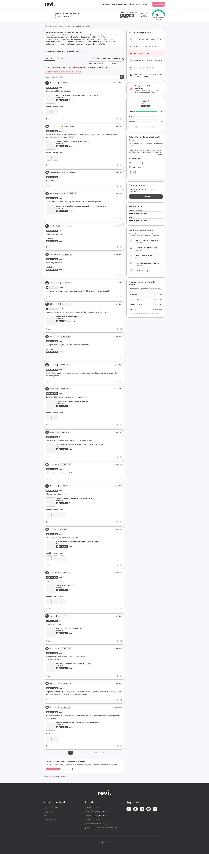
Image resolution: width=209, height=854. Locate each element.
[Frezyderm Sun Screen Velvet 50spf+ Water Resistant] (50, 726)
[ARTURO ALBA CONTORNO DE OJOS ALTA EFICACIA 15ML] (49, 417)
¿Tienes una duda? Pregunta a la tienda (108, 58)
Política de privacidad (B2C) (95, 816)
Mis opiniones (134, 4)
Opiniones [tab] (49, 58)
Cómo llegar (147, 196)
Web (58, 16)
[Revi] (50, 4)
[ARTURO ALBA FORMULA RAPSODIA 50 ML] (50, 667)
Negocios (106, 4)
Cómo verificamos (119, 4)
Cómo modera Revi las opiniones (97, 824)
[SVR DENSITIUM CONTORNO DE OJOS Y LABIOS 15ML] (49, 514)
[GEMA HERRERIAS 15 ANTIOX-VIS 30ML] (50, 145)
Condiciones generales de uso (96, 812)
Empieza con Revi (52, 769)
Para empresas (158, 4)
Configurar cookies (92, 820)
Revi (45, 26)
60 (96, 753)
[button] (146, 155)
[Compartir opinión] (117, 119)
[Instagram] (135, 172)
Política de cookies (92, 808)
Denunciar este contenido (57, 776)
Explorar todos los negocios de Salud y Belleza (145, 313)
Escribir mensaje (137, 163)
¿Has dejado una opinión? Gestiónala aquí (101, 828)
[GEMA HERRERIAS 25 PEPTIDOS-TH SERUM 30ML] (50, 502)
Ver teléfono (135, 158)
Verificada (66, 83)
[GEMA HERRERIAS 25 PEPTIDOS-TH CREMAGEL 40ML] (55, 158)
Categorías (53, 26)
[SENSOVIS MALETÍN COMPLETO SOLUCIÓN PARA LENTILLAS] (50, 209)
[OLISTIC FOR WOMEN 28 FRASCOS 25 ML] (50, 404)
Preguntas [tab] (60, 58)
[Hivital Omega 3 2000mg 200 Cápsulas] (55, 111)
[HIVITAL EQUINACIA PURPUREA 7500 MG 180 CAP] (50, 99)
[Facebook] (130, 172)
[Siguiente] (103, 753)
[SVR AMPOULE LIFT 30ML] (62, 514)
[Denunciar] (121, 119)
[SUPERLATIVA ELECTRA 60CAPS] (50, 632)
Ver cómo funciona (66, 769)
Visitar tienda (136, 167)
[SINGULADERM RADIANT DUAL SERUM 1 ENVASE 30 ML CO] (50, 448)
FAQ (45, 816)
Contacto (68, 16)
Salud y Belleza (64, 26)
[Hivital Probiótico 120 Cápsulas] (50, 320)
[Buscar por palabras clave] (122, 77)
